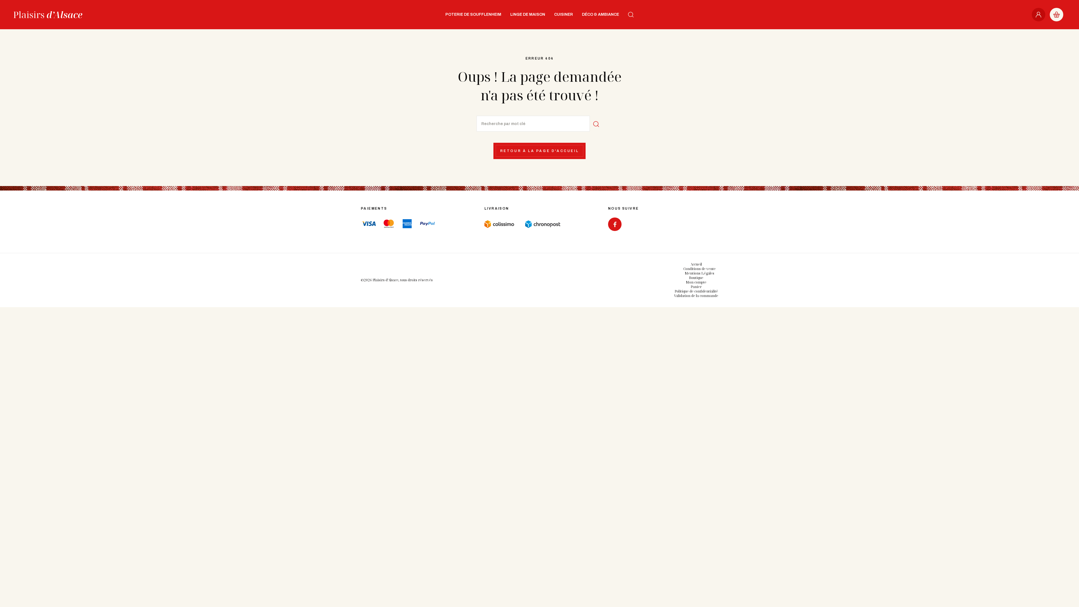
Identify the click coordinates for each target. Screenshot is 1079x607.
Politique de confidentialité (696, 291)
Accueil (696, 264)
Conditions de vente (699, 268)
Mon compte (696, 282)
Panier (696, 286)
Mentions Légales (699, 273)
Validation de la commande (696, 295)
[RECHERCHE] (631, 14)
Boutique (696, 277)
